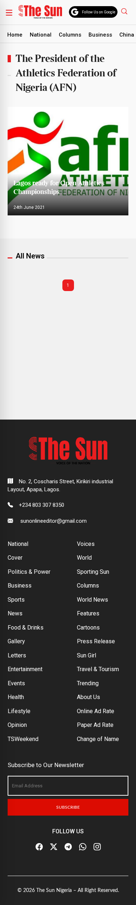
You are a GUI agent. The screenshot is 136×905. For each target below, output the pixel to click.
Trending (88, 683)
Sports (16, 599)
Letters (17, 655)
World (84, 557)
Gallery (16, 641)
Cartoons (88, 627)
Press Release (96, 641)
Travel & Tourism (98, 669)
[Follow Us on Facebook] (39, 847)
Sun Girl (86, 655)
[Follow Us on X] (53, 847)
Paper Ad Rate (95, 724)
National (40, 34)
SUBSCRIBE (68, 807)
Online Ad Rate (95, 711)
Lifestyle (19, 711)
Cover (15, 557)
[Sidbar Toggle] (9, 12)
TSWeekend (23, 739)
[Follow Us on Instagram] (97, 847)
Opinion (17, 724)
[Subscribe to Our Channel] (68, 847)
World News (92, 599)
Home (14, 34)
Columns (70, 34)
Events (16, 683)
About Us (88, 697)
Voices (86, 543)
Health (16, 697)
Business (100, 34)
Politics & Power (29, 571)
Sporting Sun (93, 571)
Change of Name (98, 739)
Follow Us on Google (98, 12)
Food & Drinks (26, 627)
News (15, 613)
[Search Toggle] (125, 11)
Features (88, 613)
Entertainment (25, 669)
